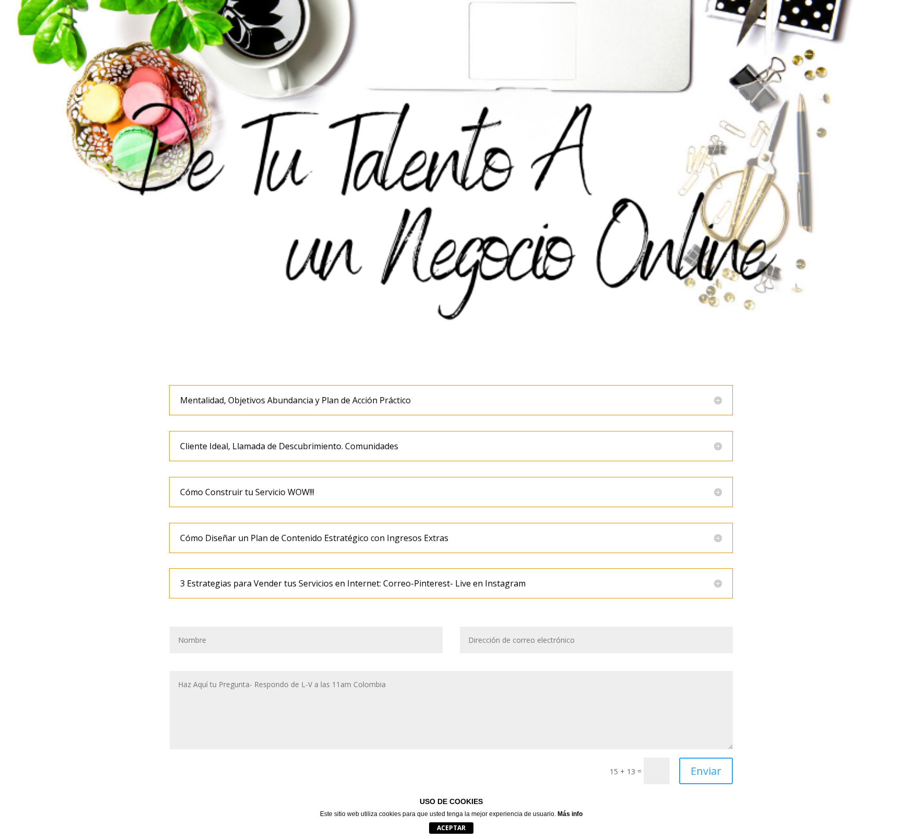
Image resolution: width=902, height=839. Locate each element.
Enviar (706, 771)
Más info (570, 814)
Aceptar (451, 827)
